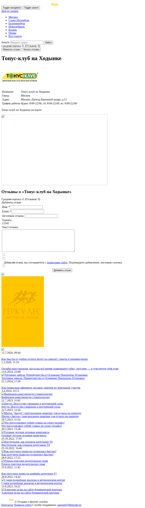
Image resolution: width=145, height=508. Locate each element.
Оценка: (7, 220)
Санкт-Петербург (18, 20)
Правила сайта (23, 504)
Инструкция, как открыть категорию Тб (25, 444)
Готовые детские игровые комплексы (24, 435)
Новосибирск (16, 26)
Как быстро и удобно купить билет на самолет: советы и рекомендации (44, 359)
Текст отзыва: (10, 227)
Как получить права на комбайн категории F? (29, 473)
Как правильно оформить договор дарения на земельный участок (40, 387)
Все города (15, 36)
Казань (12, 29)
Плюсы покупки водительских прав (23, 464)
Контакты (7, 504)
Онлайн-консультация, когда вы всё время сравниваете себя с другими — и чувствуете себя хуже (60, 368)
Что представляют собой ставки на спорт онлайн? (31, 425)
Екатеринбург (16, 23)
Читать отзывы (31, 49)
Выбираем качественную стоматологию (25, 397)
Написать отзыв (11, 49)
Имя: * (6, 206)
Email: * (6, 211)
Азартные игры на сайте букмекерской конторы (30, 492)
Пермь (12, 32)
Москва (13, 17)
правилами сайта (57, 262)
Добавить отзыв (62, 270)
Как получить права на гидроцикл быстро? (27, 454)
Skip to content (9, 11)
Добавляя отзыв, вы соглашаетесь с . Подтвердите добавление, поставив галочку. (63, 262)
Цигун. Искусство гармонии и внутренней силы (30, 406)
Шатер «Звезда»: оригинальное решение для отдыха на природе (40, 416)
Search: (5, 42)
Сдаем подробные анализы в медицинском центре (31, 483)
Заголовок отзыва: (13, 215)
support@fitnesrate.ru (69, 504)
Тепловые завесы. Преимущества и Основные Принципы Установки (43, 378)
